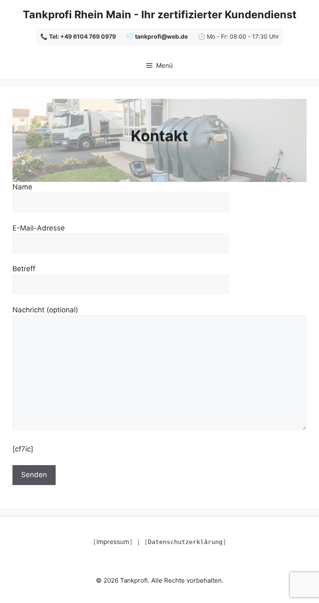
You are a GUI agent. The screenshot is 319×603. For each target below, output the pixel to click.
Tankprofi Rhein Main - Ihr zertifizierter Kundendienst (160, 14)
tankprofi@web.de (161, 36)
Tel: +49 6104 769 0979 (82, 36)
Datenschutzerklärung (185, 542)
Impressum (112, 542)
